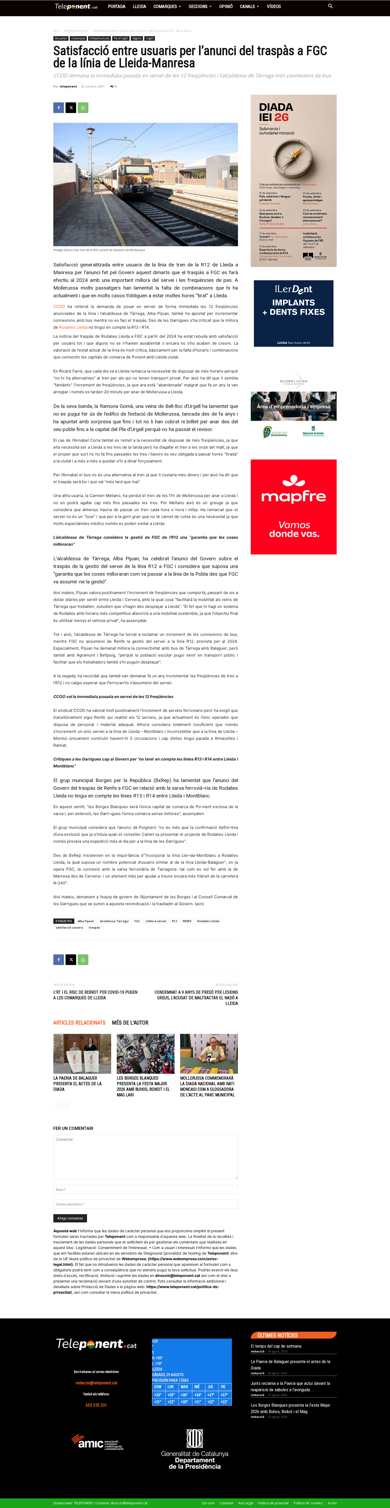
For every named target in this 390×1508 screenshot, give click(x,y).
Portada (116, 6)
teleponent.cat (187, 1275)
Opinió (226, 6)
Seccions (198, 6)
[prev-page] (56, 1105)
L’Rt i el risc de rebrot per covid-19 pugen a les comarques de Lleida (95, 995)
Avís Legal (245, 1503)
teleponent (68, 86)
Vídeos (274, 6)
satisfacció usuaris (69, 927)
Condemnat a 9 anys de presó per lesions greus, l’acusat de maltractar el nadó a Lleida (196, 998)
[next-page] (65, 1105)
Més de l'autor (130, 1023)
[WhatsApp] (83, 107)
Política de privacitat (273, 1503)
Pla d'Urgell (121, 38)
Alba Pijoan (86, 921)
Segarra (136, 38)
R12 (174, 921)
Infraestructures (76, 30)
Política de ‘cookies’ (308, 1503)
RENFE (187, 921)
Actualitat (61, 38)
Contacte (226, 1503)
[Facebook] (58, 107)
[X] (71, 107)
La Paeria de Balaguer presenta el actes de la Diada (77, 1084)
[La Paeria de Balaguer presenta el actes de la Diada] (82, 1054)
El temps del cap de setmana (276, 1346)
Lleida (139, 6)
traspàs (94, 927)
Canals (247, 6)
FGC (137, 921)
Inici (56, 30)
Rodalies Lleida (73, 327)
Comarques (165, 6)
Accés (332, 1503)
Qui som (208, 1503)
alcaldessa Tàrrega (114, 921)
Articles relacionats (79, 1023)
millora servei (156, 921)
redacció (257, 1351)
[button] (330, 6)
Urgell (149, 38)
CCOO (59, 306)
